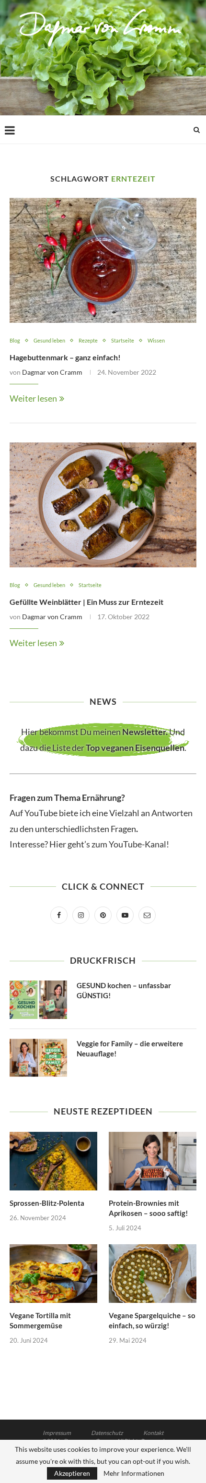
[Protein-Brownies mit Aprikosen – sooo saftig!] (152, 1161)
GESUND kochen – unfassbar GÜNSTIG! (124, 990)
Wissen (156, 340)
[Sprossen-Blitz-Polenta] (53, 1161)
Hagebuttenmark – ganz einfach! (65, 357)
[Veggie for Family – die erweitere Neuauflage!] (38, 1058)
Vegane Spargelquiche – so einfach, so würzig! (152, 1320)
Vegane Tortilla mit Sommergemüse (40, 1320)
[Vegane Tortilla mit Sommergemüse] (53, 1273)
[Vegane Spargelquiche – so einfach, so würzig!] (152, 1273)
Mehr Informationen (133, 1473)
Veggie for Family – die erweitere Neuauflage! (130, 1048)
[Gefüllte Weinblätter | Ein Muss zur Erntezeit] (103, 504)
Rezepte (88, 340)
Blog (15, 340)
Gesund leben (49, 340)
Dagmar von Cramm (52, 372)
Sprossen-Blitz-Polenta (47, 1203)
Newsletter (144, 731)
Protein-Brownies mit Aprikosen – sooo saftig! (148, 1208)
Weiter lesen (33, 398)
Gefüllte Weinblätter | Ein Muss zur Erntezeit (86, 601)
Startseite (122, 340)
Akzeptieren (72, 1473)
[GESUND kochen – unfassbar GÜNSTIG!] (38, 999)
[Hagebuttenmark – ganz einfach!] (103, 260)
